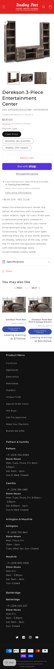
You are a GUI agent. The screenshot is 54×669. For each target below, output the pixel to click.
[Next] (50, 79)
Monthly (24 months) (17, 141)
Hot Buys (11, 410)
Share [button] (9, 271)
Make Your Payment (17, 424)
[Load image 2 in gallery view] (27, 78)
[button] (3, 7)
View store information (18, 192)
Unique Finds (13, 397)
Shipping (6, 124)
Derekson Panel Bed (16, 319)
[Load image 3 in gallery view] (40, 78)
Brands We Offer (15, 431)
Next (35, 288)
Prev (20, 288)
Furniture (11, 363)
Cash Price (11, 134)
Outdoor (11, 390)
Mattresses (12, 383)
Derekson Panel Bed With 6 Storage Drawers (40, 320)
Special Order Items (17, 404)
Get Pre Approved (16, 417)
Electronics (12, 376)
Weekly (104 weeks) (16, 147)
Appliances (12, 370)
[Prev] (3, 79)
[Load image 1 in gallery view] (13, 78)
